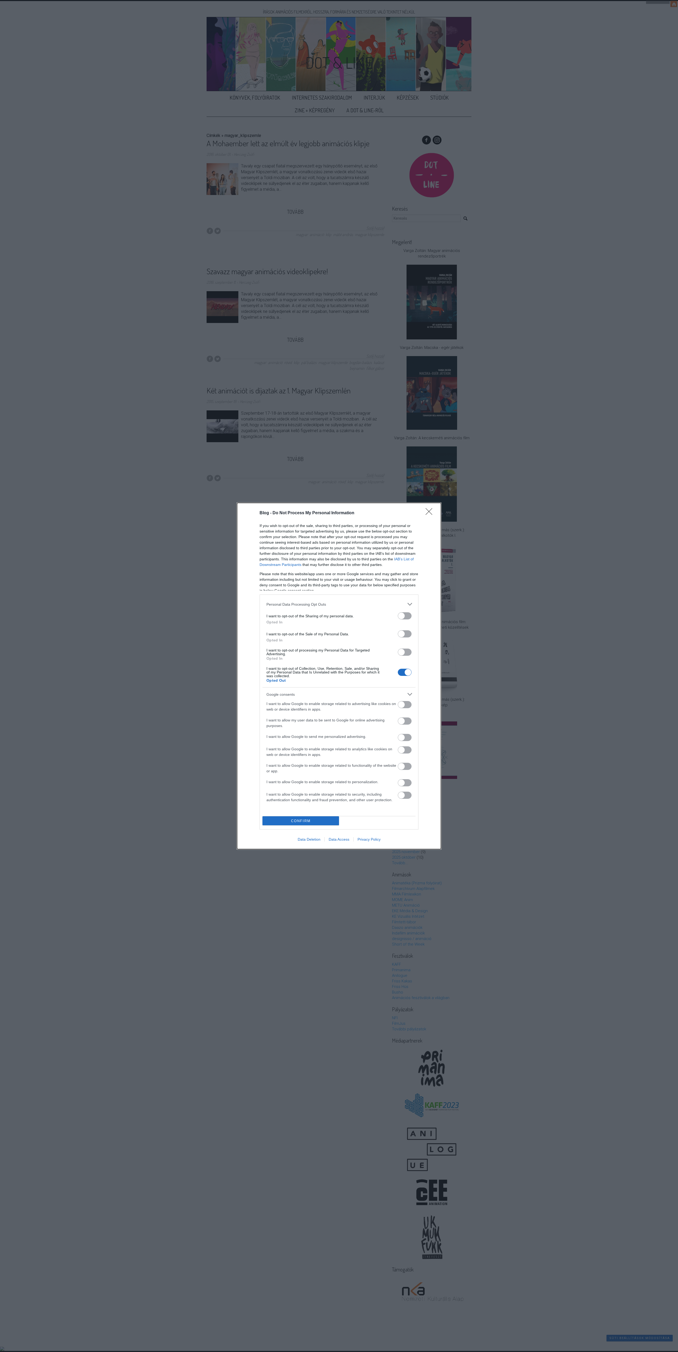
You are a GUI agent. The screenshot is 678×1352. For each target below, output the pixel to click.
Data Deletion (309, 839)
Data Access (339, 839)
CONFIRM (301, 821)
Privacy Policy (369, 839)
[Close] (431, 513)
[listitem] (339, 604)
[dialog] (339, 676)
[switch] (405, 615)
